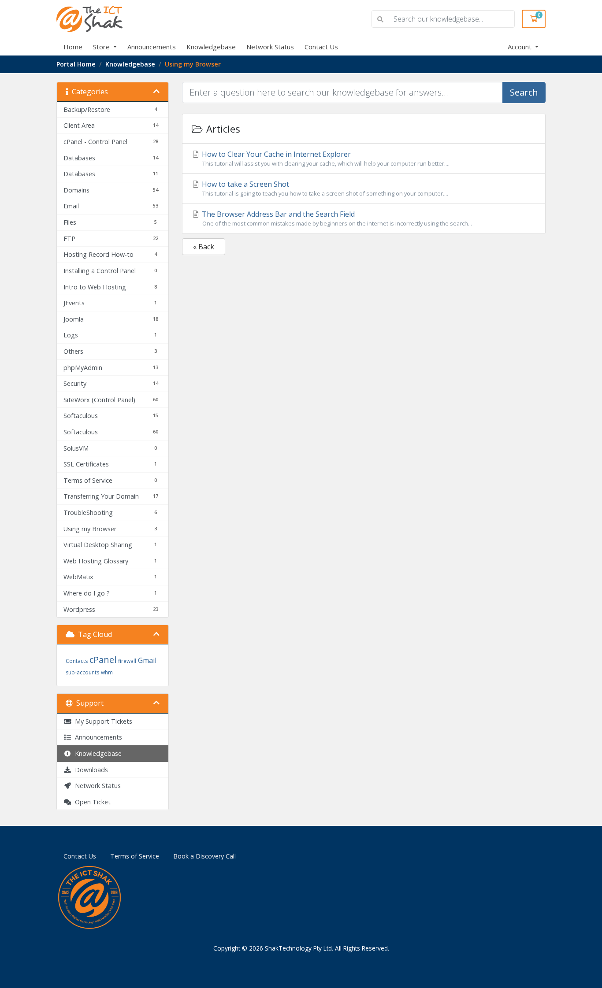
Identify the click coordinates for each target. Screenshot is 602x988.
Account (520, 46)
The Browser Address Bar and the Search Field (336, 218)
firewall (127, 661)
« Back (203, 247)
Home (72, 46)
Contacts (77, 661)
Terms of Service (134, 856)
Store (102, 46)
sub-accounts (82, 672)
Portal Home (76, 64)
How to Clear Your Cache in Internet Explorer (325, 158)
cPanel (102, 660)
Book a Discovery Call (204, 856)
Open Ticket (91, 802)
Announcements (151, 46)
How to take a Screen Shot (324, 188)
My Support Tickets (101, 721)
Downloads (89, 770)
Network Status (270, 46)
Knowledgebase (211, 46)
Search (524, 92)
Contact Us (321, 46)
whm (107, 672)
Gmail (147, 660)
